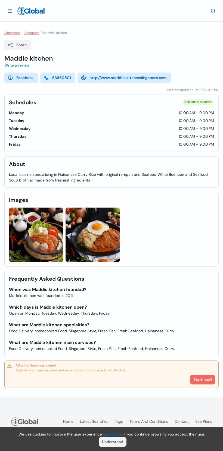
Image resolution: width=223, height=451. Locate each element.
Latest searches (94, 421)
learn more (112, 434)
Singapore (12, 33)
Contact (182, 421)
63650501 (61, 77)
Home (68, 421)
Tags (119, 421)
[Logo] (31, 10)
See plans (203, 421)
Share (21, 44)
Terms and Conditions (148, 421)
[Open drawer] (9, 10)
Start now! (202, 379)
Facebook (25, 77)
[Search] (213, 10)
